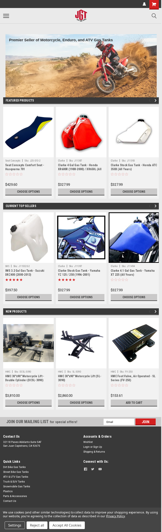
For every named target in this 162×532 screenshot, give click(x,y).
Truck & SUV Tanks (14, 481)
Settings (14, 525)
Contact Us (9, 501)
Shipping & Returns (94, 451)
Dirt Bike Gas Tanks (14, 467)
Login (86, 446)
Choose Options (28, 191)
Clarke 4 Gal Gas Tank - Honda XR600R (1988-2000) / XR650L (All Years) (79, 169)
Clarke (61, 160)
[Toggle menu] (6, 16)
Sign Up (97, 446)
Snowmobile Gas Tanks (16, 486)
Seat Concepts (12, 160)
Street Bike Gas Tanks (16, 472)
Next (156, 100)
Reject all (37, 525)
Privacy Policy (115, 516)
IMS (7, 266)
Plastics (8, 491)
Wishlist (88, 442)
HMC (7, 371)
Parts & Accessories (15, 496)
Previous (150, 100)
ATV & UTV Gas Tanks (15, 476)
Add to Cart (134, 402)
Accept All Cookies (67, 525)
